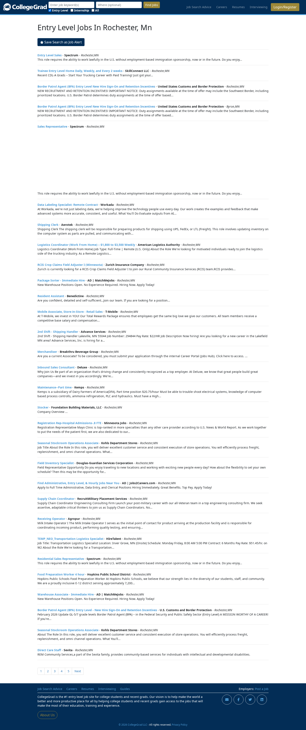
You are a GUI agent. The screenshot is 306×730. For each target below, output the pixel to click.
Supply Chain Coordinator (56, 499)
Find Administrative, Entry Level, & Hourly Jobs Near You (78, 483)
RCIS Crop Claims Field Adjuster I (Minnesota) (70, 265)
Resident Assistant (50, 296)
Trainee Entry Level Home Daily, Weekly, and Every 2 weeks (79, 71)
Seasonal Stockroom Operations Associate (67, 443)
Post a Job (262, 689)
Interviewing (258, 7)
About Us (47, 715)
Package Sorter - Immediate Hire (61, 280)
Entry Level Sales (49, 55)
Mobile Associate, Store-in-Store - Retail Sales (70, 312)
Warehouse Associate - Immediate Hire (65, 594)
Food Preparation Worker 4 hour (61, 574)
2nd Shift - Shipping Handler (57, 332)
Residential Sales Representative (60, 559)
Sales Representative (52, 126)
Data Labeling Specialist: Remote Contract (67, 205)
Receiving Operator (51, 519)
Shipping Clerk (47, 225)
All (97, 10)
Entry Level (60, 10)
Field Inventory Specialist (55, 463)
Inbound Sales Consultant (56, 367)
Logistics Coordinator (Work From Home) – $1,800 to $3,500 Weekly (86, 245)
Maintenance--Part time (54, 387)
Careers (221, 7)
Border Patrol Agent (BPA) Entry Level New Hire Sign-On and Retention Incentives (96, 86)
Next (78, 671)
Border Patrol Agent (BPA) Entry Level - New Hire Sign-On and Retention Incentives (97, 610)
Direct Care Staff (49, 650)
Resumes (238, 7)
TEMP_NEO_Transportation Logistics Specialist (70, 539)
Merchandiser (47, 352)
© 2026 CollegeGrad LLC (133, 724)
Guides (125, 689)
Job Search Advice (199, 7)
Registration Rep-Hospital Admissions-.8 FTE (69, 423)
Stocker (43, 407)
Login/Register (285, 7)
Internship (81, 10)
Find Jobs (151, 5)
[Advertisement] (153, 160)
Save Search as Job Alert (63, 42)
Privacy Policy (179, 724)
